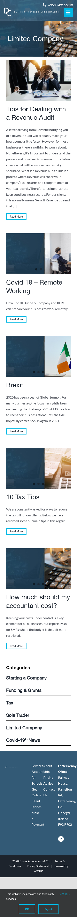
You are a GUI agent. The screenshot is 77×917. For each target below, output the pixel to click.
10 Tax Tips (22, 497)
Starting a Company (26, 677)
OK (27, 909)
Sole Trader (17, 715)
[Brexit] (38, 356)
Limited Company (24, 727)
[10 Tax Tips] (38, 468)
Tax (9, 702)
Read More (16, 216)
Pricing (48, 777)
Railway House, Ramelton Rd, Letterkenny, (67, 789)
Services (37, 766)
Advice (48, 783)
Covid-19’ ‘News (23, 740)
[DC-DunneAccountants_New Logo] (31, 9)
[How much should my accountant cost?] (38, 568)
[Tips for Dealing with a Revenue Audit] (38, 80)
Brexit (14, 385)
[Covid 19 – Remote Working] (38, 253)
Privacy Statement (38, 866)
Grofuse (38, 870)
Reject (48, 909)
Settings (64, 894)
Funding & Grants (23, 690)
